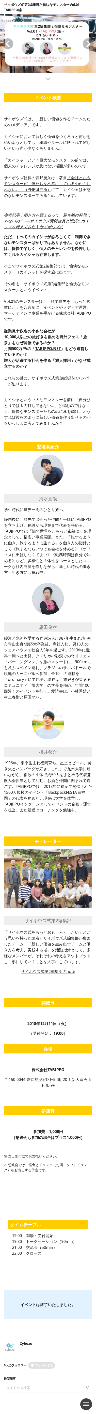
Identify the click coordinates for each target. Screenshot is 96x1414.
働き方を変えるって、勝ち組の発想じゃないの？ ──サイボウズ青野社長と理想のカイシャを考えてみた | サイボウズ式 (47, 220)
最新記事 (10, 1378)
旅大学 (37, 685)
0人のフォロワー (15, 1365)
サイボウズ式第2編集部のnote (48, 971)
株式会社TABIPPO (75, 313)
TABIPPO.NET (48, 348)
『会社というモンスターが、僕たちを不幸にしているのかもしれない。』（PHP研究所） (47, 183)
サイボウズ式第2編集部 (36, 266)
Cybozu (26, 1343)
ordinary (16, 679)
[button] (7, 43)
